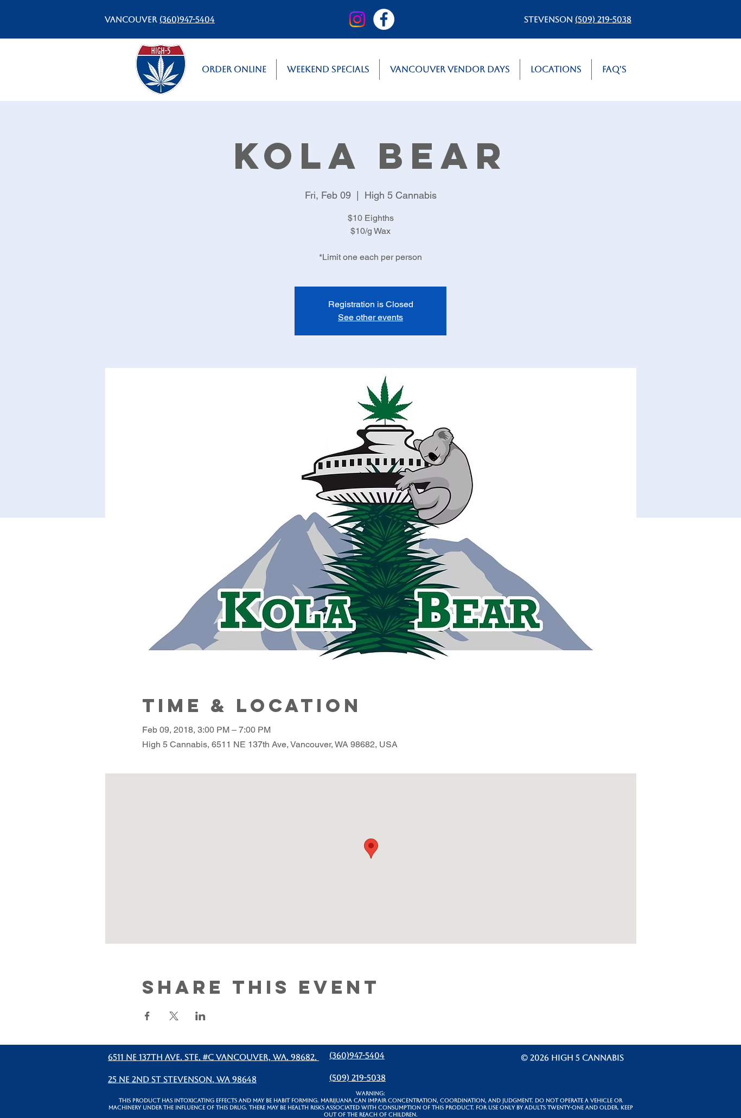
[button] (555, 69)
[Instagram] (357, 19)
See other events (370, 317)
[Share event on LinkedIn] (200, 1016)
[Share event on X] (174, 1016)
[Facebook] (383, 19)
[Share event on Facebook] (147, 1016)
